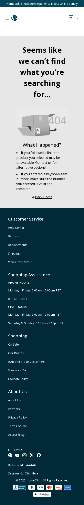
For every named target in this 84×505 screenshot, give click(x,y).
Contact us (43, 162)
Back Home (43, 197)
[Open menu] (7, 18)
